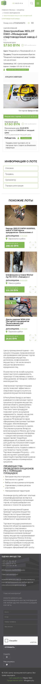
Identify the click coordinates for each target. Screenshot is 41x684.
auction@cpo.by (18, 570)
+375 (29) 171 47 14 (9, 563)
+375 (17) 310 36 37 (9, 561)
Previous (6, 96)
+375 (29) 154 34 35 (9, 565)
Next (35, 96)
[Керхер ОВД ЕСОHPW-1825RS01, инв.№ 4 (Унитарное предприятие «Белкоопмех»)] (21, 215)
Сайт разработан (15, 678)
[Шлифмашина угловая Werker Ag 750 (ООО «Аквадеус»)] (21, 262)
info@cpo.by (7, 570)
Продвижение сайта (15, 681)
